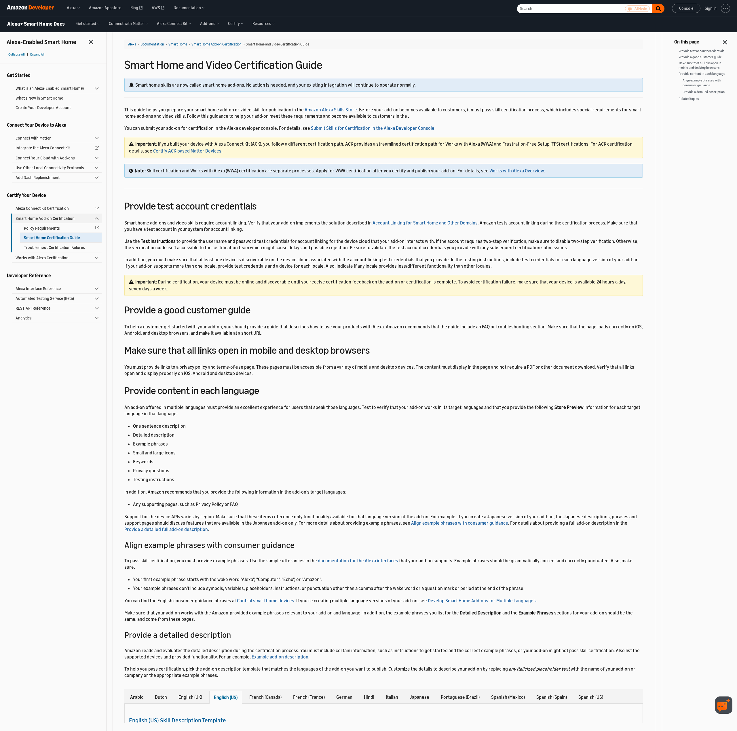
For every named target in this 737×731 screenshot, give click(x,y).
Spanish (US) (590, 697)
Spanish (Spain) (551, 697)
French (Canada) (265, 697)
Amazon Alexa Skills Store (331, 110)
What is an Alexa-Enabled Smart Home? (50, 88)
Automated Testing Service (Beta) (45, 298)
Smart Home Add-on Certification (45, 218)
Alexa (132, 44)
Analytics (24, 317)
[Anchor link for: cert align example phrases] (299, 544)
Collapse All (16, 54)
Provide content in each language (702, 74)
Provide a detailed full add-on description (166, 529)
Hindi (369, 697)
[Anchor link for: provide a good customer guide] (255, 309)
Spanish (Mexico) (508, 697)
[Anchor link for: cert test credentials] (262, 205)
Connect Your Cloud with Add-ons (45, 157)
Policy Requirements (42, 228)
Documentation (152, 44)
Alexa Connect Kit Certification (42, 208)
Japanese (419, 697)
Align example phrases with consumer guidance (459, 523)
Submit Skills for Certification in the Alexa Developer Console (372, 128)
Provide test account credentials (701, 51)
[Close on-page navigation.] (725, 40)
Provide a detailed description (704, 92)
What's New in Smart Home (39, 98)
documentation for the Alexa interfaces (358, 561)
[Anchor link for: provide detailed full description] (235, 634)
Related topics (689, 99)
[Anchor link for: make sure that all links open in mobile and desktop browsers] (375, 349)
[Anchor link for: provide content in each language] (264, 389)
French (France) (309, 697)
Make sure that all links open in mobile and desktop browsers (700, 65)
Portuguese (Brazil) (460, 697)
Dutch (161, 697)
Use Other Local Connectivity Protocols (50, 167)
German (344, 697)
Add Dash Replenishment (38, 177)
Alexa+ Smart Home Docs (36, 24)
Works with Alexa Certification (42, 257)
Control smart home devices (265, 601)
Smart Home (177, 44)
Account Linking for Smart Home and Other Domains (425, 223)
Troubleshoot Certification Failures (54, 247)
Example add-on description (280, 657)
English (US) (226, 697)
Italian (392, 697)
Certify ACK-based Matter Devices (187, 151)
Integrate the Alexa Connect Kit (43, 147)
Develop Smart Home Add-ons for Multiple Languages (482, 601)
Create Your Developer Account (43, 107)
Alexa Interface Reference (38, 288)
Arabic (136, 697)
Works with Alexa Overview (516, 171)
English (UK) (190, 697)
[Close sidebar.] (91, 41)
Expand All (37, 54)
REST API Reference (33, 308)
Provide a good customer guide (700, 57)
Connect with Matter (33, 138)
